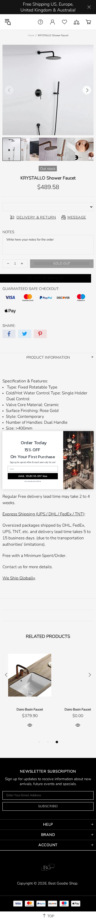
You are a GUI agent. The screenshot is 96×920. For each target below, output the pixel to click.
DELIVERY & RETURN (36, 217)
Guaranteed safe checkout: (30, 288)
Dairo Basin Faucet (24, 709)
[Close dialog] (91, 434)
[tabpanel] (24, 693)
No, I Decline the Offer (33, 481)
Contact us (12, 567)
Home (31, 35)
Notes (8, 232)
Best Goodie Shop (23, 22)
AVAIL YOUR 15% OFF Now (33, 476)
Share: (9, 325)
